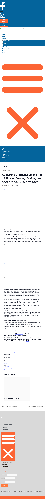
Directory (4, 46)
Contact (4, 52)
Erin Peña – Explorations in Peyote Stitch (11, 398)
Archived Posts (7, 424)
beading (5, 366)
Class (4, 152)
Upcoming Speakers (6, 40)
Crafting (5, 368)
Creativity (8, 368)
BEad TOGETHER (6, 155)
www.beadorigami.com (21, 320)
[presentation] (17, 387)
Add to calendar (10, 346)
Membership (5, 50)
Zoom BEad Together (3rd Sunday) (10, 406)
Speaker (4, 43)
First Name (3, 478)
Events (4, 38)
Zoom (15, 352)
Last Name (3, 481)
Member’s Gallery (7, 48)
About (3, 36)
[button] (22, 100)
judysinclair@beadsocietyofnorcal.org (20, 337)
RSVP (27, 340)
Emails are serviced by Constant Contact (15, 492)
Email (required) (4, 474)
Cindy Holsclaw (9, 366)
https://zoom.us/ (19, 333)
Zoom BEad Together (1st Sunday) (35, 406)
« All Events (4, 166)
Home (3, 34)
